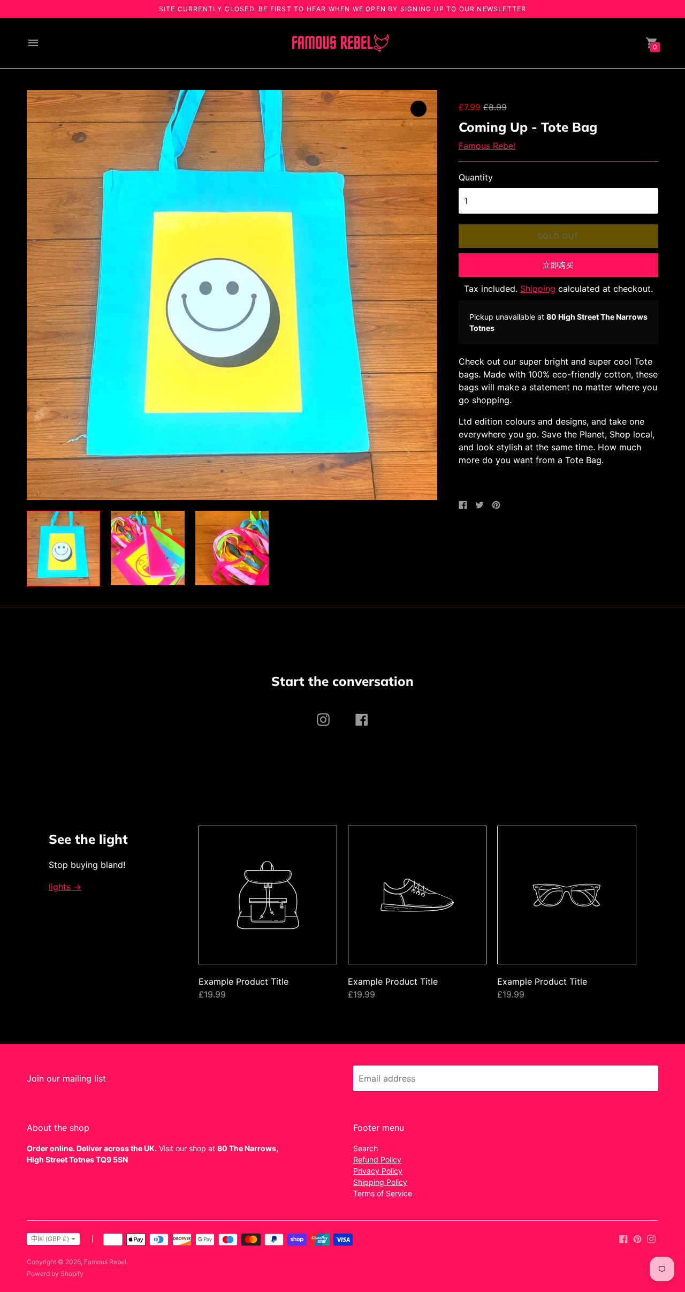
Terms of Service (382, 1193)
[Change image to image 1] (63, 548)
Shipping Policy (380, 1182)
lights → (65, 886)
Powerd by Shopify (55, 1274)
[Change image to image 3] (232, 548)
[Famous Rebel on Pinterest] (637, 1238)
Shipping (537, 288)
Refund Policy (377, 1159)
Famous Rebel (487, 145)
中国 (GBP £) (50, 1239)
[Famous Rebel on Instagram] (651, 1238)
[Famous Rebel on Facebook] (623, 1238)
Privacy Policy (377, 1170)
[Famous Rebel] (340, 43)
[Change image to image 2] (147, 548)
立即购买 (558, 264)
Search (365, 1148)
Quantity (476, 177)
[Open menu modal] (33, 42)
